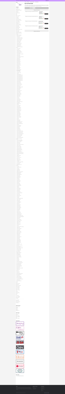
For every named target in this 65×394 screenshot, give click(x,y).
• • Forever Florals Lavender (19, 135)
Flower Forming (17, 30)
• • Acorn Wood (17, 49)
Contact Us (27, 0)
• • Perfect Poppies (18, 183)
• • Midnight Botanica (18, 173)
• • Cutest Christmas (18, 100)
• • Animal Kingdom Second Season (20, 56)
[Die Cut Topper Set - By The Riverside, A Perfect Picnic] (31, 11)
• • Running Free (18, 196)
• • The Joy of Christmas (18, 219)
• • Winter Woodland (18, 239)
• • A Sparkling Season (18, 41)
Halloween (17, 309)
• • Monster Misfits (18, 175)
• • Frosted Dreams (18, 142)
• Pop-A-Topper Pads (18, 250)
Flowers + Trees (17, 315)
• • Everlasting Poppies (18, 110)
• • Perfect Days (17, 182)
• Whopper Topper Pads (18, 252)
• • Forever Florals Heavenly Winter (19, 133)
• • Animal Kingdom (18, 55)
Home (16, 0)
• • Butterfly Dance (18, 68)
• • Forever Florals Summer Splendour (19, 138)
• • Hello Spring (17, 156)
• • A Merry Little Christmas (19, 39)
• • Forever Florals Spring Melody (19, 137)
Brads (16, 14)
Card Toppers (17, 18)
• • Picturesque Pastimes (18, 185)
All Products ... (17, 302)
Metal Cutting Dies (18, 283)
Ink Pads (17, 281)
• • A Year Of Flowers (18, 48)
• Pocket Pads (17, 258)
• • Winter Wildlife (18, 237)
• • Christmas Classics (18, 81)
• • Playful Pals (17, 186)
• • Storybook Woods (18, 217)
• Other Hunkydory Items (18, 280)
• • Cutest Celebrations (18, 99)
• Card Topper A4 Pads (18, 249)
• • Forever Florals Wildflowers (19, 140)
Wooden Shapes (17, 297)
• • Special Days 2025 (18, 204)
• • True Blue (17, 225)
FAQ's (41, 389)
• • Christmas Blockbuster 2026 (19, 80)
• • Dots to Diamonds (18, 105)
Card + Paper (17, 16)
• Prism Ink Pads (18, 275)
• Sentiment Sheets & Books (19, 261)
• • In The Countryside (18, 162)
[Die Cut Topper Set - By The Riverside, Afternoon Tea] (31, 16)
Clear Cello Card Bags (18, 19)
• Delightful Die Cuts (18, 253)
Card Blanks (17, 17)
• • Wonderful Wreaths (18, 240)
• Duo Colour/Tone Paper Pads (19, 262)
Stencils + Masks (17, 292)
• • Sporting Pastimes (18, 206)
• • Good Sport (17, 154)
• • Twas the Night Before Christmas (20, 226)
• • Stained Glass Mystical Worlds (19, 215)
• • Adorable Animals (18, 50)
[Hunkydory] (20, 324)
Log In (29, 0)
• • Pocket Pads (17, 187)
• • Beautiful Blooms (18, 59)
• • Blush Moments (18, 60)
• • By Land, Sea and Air (18, 69)
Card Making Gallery (34, 388)
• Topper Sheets (17, 243)
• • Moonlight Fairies (18, 176)
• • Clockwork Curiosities (18, 93)
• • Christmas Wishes (18, 91)
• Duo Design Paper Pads (18, 263)
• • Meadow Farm (18, 170)
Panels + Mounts (18, 287)
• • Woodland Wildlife (18, 241)
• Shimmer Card (17, 271)
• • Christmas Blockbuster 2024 (19, 78)
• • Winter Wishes (18, 238)
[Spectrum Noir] (20, 361)
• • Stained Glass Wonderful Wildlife (20, 216)
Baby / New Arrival (18, 306)
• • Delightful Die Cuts (18, 103)
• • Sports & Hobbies (18, 208)
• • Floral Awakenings (18, 126)
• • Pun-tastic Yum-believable (19, 192)
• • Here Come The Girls (18, 157)
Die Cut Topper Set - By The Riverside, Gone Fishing (41, 26)
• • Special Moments (18, 205)
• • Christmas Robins (18, 88)
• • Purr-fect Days (18, 193)
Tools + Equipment (18, 296)
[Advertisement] (31, 380)
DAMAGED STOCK (18, 9)
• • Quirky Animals (18, 194)
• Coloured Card (18, 272)
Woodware (17, 298)
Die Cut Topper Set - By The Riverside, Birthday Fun (41, 21)
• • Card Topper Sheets (18, 72)
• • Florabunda (17, 124)
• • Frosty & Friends (18, 143)
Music (16, 317)
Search (17, 2)
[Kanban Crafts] (20, 333)
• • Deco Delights (18, 102)
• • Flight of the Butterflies (19, 122)
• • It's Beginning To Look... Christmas (19, 165)
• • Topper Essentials (18, 221)
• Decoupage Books (18, 254)
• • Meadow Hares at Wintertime (19, 171)
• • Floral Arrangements (18, 125)
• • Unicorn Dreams (18, 229)
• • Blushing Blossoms (18, 61)
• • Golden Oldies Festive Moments (19, 152)
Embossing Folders (18, 27)
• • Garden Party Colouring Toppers (20, 144)
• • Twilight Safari (18, 227)
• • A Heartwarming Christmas (19, 38)
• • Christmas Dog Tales (18, 83)
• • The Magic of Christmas (19, 220)
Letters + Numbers (18, 316)
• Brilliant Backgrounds (18, 264)
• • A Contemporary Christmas (19, 37)
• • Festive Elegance (18, 115)
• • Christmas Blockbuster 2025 (19, 79)
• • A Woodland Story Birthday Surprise (19, 47)
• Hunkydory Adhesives (18, 276)
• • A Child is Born (18, 36)
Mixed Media (17, 284)
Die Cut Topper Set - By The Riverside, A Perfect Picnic (41, 12)
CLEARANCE (17, 8)
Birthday (17, 307)
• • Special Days (17, 203)
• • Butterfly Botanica (18, 67)
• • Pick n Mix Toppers (18, 184)
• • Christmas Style (18, 89)
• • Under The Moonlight (18, 228)
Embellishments (17, 26)
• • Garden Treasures (18, 145)
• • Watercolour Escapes (18, 231)
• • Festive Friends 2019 (18, 116)
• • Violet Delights (18, 230)
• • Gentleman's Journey (18, 146)
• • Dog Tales (17, 104)
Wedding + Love (17, 310)
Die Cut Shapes (17, 25)
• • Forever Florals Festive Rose (19, 132)
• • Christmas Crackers (18, 82)
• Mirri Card (17, 270)
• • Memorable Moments (18, 172)
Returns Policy (42, 388)
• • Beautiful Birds (18, 58)
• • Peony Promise (18, 181)
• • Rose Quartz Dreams (18, 195)
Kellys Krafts (47, 0)
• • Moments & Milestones (19, 174)
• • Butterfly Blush (18, 66)
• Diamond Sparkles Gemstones (19, 273)
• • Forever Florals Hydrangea (19, 134)
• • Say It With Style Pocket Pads (19, 198)
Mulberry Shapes (18, 286)
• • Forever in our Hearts (18, 141)
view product (46, 18)
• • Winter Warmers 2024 (18, 236)
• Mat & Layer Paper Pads (18, 265)
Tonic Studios (17, 295)
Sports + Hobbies (18, 318)
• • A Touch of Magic (18, 42)
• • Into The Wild (18, 163)
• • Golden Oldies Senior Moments (19, 153)
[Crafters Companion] (20, 328)
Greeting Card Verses (22, 0)
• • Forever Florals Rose (18, 136)
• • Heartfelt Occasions (18, 155)
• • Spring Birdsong (18, 209)
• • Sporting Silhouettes (18, 207)
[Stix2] (20, 347)
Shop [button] (18, 0)
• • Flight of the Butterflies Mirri (19, 123)
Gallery (24, 0)
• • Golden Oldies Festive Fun (19, 151)
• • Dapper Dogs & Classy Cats (19, 101)
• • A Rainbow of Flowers (18, 40)
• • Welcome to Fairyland (18, 232)
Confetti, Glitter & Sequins (19, 20)
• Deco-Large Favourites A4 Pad (19, 247)
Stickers (17, 293)
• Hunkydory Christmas (18, 242)
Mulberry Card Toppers (18, 285)
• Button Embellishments (18, 274)
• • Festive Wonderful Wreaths (19, 121)
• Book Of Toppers (18, 251)
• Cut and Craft (17, 259)
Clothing (17, 314)
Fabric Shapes (17, 28)
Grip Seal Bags (17, 31)
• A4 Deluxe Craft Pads (18, 248)
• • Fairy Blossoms (18, 111)
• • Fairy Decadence (18, 112)
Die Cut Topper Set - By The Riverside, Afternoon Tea (41, 17)
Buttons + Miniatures (18, 15)
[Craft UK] (20, 338)
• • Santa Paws (17, 197)
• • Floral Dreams (18, 127)
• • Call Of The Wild (18, 71)
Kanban (17, 282)
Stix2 (16, 294)
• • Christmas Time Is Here (19, 90)
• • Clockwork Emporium (18, 94)
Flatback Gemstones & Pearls (19, 29)
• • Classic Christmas (18, 92)
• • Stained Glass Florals (18, 214)
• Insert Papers (17, 260)
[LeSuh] (20, 342)
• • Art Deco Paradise (18, 57)
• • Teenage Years (18, 218)
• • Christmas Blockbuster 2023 (19, 77)
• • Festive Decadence (18, 114)
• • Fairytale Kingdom (18, 113)
